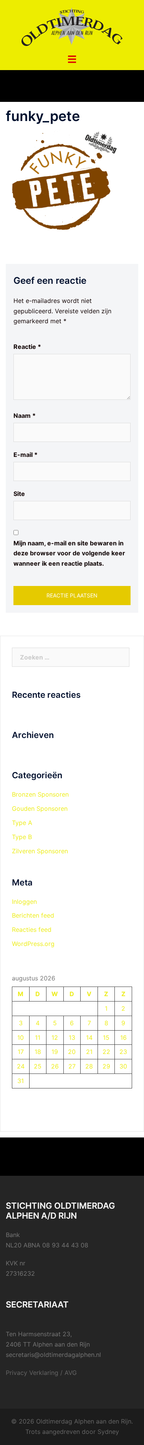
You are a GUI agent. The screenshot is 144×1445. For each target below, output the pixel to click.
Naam (24, 415)
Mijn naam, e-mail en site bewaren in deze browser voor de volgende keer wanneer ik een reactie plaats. (69, 553)
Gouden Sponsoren (40, 808)
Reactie (27, 346)
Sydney (108, 1431)
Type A (22, 822)
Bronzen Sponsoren (40, 794)
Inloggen (24, 901)
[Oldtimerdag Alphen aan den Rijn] (72, 26)
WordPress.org (33, 944)
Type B (22, 837)
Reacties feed (31, 929)
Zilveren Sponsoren (40, 851)
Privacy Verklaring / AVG (41, 1372)
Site (19, 493)
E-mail (25, 454)
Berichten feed (33, 915)
